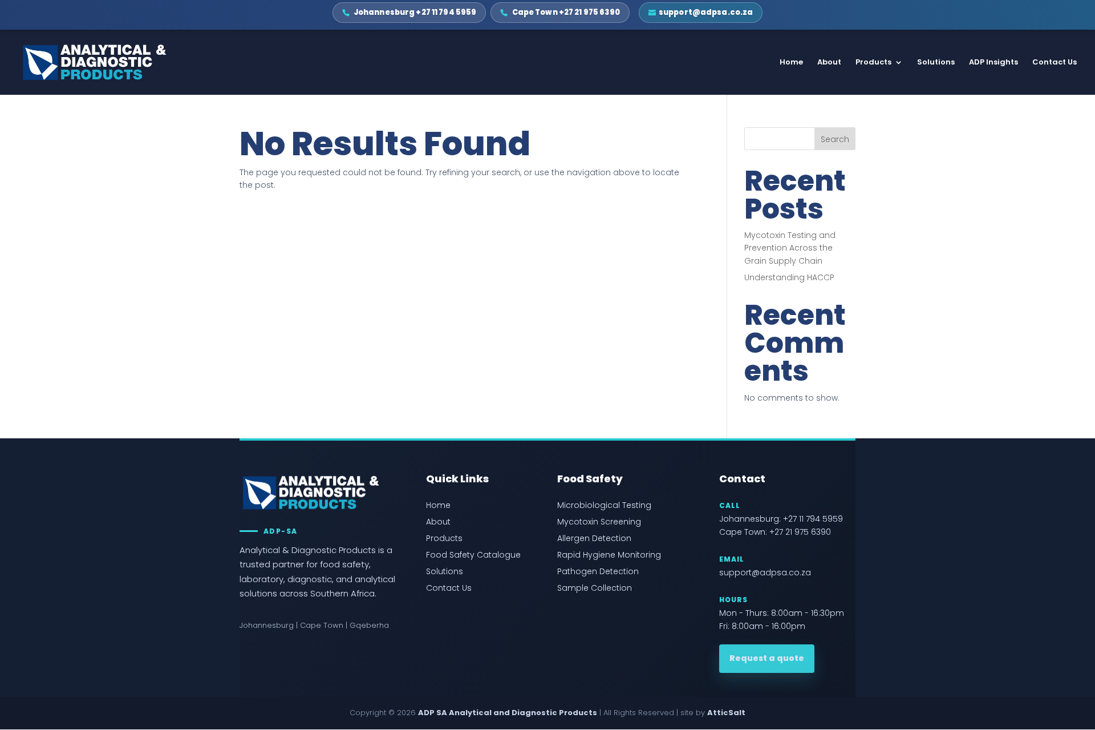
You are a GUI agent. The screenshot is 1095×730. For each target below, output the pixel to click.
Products (873, 62)
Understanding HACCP (789, 277)
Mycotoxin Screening (599, 522)
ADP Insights (993, 62)
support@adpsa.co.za (765, 572)
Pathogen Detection (598, 571)
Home (791, 62)
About (829, 62)
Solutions (936, 62)
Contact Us (1054, 62)
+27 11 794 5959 (813, 519)
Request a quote (766, 658)
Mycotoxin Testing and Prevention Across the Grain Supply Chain (790, 248)
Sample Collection (594, 588)
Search (835, 139)
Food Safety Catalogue (473, 555)
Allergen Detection (594, 538)
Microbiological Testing (604, 505)
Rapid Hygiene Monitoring (609, 555)
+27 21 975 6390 (800, 532)
